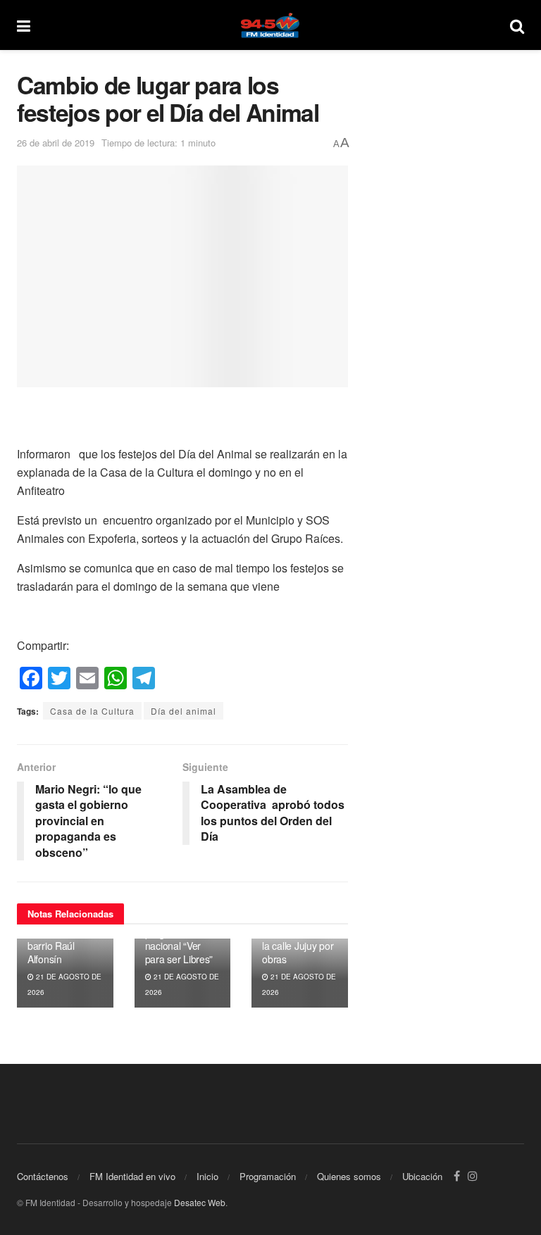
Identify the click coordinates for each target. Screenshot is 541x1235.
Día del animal (183, 711)
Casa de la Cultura (92, 711)
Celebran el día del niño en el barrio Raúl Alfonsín (60, 939)
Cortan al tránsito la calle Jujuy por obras (298, 945)
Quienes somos (349, 1176)
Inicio (207, 1176)
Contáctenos (42, 1176)
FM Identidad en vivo (132, 1176)
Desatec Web (199, 1202)
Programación (268, 1176)
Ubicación (422, 1176)
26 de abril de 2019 (55, 142)
